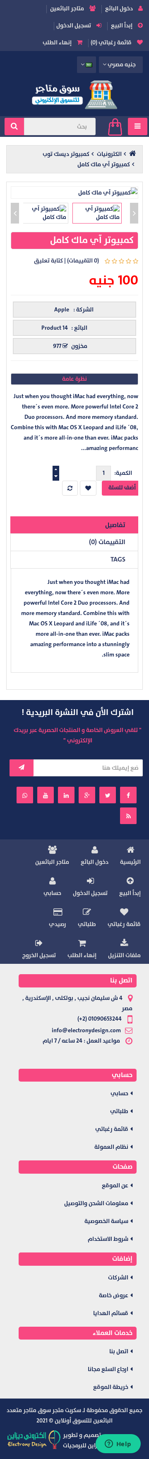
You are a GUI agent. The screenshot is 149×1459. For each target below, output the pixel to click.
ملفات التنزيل (124, 955)
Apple (61, 309)
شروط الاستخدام (108, 1239)
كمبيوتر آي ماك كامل (103, 164)
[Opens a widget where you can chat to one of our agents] (118, 1444)
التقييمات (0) (107, 542)
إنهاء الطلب (58, 42)
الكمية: (123, 473)
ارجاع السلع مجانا (108, 1369)
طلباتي (87, 924)
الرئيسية (130, 862)
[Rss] (128, 815)
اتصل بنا (118, 1351)
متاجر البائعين (67, 8)
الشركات (118, 1277)
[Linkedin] (66, 795)
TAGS (118, 559)
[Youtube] (45, 795)
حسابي (52, 893)
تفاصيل (115, 525)
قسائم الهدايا (110, 1313)
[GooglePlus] (87, 795)
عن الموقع (115, 1185)
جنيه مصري (121, 64)
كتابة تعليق (48, 260)
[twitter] (107, 795)
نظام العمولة (111, 1147)
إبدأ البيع (122, 25)
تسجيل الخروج (39, 955)
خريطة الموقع (110, 1387)
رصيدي (57, 924)
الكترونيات (109, 154)
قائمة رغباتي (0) (112, 42)
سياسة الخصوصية (106, 1221)
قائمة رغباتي (124, 924)
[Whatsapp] (25, 795)
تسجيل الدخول (74, 25)
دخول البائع (119, 8)
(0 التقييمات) (83, 260)
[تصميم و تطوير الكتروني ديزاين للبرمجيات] (34, 1439)
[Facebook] (128, 795)
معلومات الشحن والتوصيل (96, 1203)
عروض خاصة (113, 1295)
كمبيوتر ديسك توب (66, 154)
